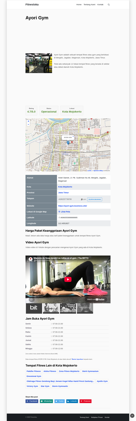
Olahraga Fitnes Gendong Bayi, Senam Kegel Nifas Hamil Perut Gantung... (60, 381)
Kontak (100, 5)
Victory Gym (32, 386)
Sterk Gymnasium (90, 371)
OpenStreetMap (98, 171)
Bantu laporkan (77, 359)
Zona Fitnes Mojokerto (69, 371)
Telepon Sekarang (94, 199)
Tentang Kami (89, 5)
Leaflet (89, 171)
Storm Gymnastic (60, 386)
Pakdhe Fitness (34, 371)
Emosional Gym (34, 376)
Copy (84, 199)
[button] (68, 143)
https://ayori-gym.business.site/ (72, 206)
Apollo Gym (102, 381)
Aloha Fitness (50, 371)
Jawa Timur (63, 193)
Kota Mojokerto (65, 187)
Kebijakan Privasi (97, 417)
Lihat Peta (65, 212)
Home (78, 5)
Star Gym (45, 386)
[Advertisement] (68, 42)
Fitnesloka (32, 4)
